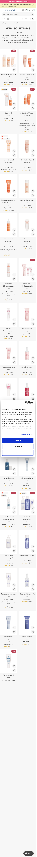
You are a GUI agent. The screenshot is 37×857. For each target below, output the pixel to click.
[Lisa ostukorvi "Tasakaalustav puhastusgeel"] (14, 551)
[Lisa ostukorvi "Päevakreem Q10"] (14, 670)
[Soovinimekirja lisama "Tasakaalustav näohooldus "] (33, 508)
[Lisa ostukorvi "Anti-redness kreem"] (14, 399)
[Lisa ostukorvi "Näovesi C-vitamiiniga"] (33, 195)
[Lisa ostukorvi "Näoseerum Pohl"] (33, 399)
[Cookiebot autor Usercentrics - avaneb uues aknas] (25, 402)
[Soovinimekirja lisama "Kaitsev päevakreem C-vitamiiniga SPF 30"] (14, 191)
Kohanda (17, 446)
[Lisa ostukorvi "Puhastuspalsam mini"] (14, 362)
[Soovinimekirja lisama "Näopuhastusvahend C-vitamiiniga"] (33, 151)
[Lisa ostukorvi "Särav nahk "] (14, 108)
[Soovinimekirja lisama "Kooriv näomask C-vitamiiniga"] (14, 151)
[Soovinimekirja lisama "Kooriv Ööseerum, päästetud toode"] (14, 508)
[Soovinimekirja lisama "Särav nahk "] (14, 104)
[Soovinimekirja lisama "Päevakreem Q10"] (14, 666)
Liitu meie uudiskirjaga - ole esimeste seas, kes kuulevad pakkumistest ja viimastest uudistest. (16, 5)
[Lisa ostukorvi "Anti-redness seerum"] (33, 362)
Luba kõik (18, 440)
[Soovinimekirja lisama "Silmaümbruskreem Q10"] (33, 469)
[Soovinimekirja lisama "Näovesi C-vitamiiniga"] (33, 191)
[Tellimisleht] (23, 10)
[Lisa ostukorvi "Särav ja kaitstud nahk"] (33, 70)
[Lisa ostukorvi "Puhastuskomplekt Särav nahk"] (14, 70)
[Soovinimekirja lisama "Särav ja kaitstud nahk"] (33, 65)
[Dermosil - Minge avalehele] (11, 10)
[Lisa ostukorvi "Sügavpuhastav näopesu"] (14, 632)
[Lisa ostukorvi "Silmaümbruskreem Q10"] (33, 473)
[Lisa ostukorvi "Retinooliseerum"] (14, 473)
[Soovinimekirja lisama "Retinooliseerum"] (14, 469)
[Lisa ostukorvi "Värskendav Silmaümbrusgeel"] (14, 279)
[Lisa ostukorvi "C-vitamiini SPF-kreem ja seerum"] (33, 108)
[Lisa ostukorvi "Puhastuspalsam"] (33, 324)
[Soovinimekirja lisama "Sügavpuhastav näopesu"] (14, 627)
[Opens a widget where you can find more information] (28, 853)
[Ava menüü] (2, 10)
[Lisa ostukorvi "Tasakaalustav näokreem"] (14, 589)
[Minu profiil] (30, 10)
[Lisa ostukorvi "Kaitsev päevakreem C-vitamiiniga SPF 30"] (14, 195)
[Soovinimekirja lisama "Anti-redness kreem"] (14, 394)
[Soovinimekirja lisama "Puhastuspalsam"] (33, 319)
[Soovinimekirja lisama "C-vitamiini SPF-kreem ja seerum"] (33, 104)
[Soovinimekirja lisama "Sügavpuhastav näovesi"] (33, 546)
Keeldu (17, 453)
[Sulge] (32, 5)
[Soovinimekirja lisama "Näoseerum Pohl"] (33, 394)
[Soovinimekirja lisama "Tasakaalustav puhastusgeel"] (14, 546)
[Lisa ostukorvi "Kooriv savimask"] (33, 632)
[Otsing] (32, 14)
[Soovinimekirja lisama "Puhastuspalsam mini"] (14, 358)
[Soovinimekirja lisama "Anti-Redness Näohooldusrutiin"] (33, 275)
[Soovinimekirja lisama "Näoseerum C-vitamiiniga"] (14, 230)
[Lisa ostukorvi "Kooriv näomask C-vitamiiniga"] (14, 155)
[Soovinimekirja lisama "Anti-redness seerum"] (33, 358)
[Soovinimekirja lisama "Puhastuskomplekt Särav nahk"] (14, 65)
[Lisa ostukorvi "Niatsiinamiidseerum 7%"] (33, 589)
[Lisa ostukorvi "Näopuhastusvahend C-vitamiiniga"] (33, 155)
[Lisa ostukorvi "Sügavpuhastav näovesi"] (33, 551)
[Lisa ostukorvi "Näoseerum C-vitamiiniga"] (14, 234)
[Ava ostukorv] (33, 10)
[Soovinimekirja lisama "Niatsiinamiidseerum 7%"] (33, 585)
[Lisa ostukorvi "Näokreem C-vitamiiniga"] (33, 234)
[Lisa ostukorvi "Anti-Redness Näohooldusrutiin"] (33, 279)
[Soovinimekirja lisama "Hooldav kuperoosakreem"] (14, 319)
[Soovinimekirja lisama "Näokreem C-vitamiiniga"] (33, 230)
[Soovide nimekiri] (26, 10)
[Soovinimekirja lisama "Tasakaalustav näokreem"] (14, 585)
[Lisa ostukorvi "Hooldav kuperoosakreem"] (14, 324)
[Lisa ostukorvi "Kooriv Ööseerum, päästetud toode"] (14, 512)
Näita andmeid (25, 434)
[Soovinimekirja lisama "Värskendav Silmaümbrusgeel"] (14, 275)
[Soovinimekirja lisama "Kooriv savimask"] (33, 627)
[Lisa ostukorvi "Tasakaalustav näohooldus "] (33, 512)
